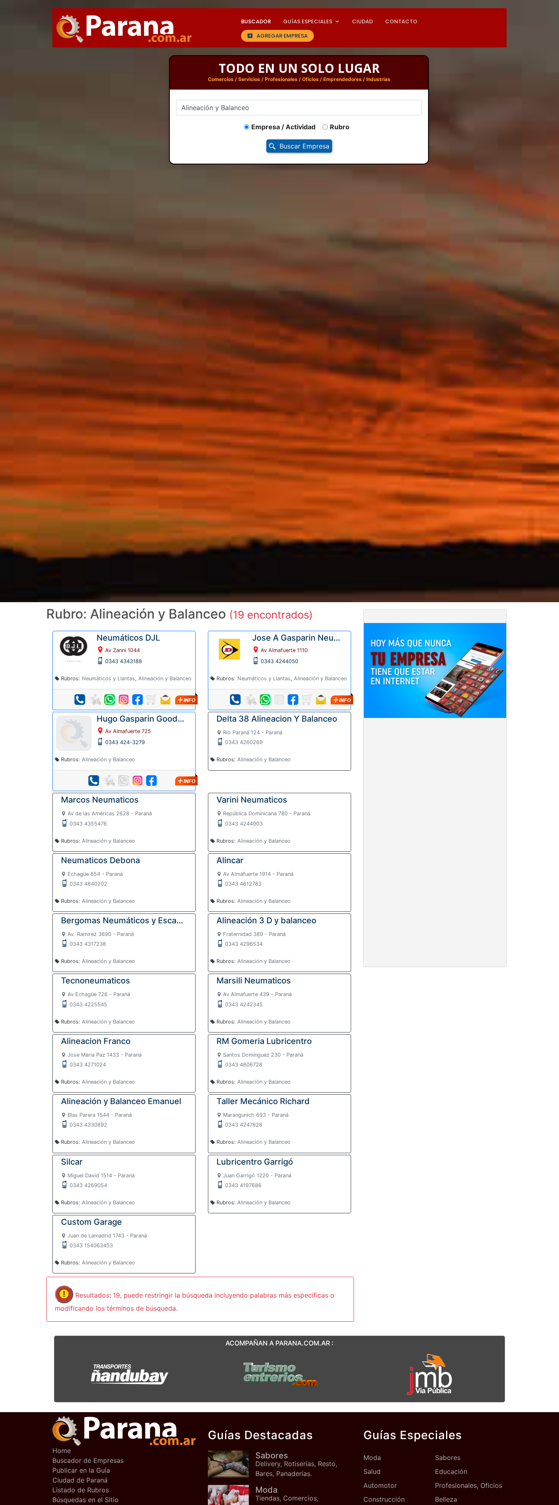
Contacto (401, 21)
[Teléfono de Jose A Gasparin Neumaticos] (235, 699)
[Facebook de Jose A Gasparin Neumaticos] (293, 699)
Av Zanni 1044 (122, 650)
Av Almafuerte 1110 (284, 650)
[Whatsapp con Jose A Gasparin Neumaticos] (265, 699)
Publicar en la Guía (81, 1470)
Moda (372, 1457)
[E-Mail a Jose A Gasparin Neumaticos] (321, 699)
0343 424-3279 (125, 742)
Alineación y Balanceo (165, 678)
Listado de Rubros (80, 1490)
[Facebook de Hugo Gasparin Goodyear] (151, 780)
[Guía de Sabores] (231, 1464)
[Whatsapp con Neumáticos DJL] (110, 699)
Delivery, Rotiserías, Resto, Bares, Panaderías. (296, 1464)
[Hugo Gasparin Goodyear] (74, 733)
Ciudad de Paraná (80, 1480)
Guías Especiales (307, 21)
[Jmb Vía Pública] (430, 1374)
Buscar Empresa (304, 146)
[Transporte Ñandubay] (129, 1374)
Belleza (446, 1499)
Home (61, 1451)
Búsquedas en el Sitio (85, 1500)
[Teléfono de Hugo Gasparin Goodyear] (94, 780)
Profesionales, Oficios (468, 1485)
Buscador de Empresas (88, 1460)
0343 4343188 (123, 661)
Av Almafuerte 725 (128, 731)
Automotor (380, 1485)
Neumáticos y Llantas (108, 678)
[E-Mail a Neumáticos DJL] (165, 699)
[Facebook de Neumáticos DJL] (137, 699)
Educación (451, 1471)
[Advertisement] (435, 785)
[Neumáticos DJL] (74, 649)
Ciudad (362, 21)
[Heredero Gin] (279, 1374)
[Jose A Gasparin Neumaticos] (229, 649)
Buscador (256, 21)
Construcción (384, 1499)
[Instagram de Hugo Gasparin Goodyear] (137, 780)
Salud (372, 1471)
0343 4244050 (279, 661)
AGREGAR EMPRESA (282, 36)
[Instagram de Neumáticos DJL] (124, 699)
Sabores (447, 1457)
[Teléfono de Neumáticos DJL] (80, 699)
